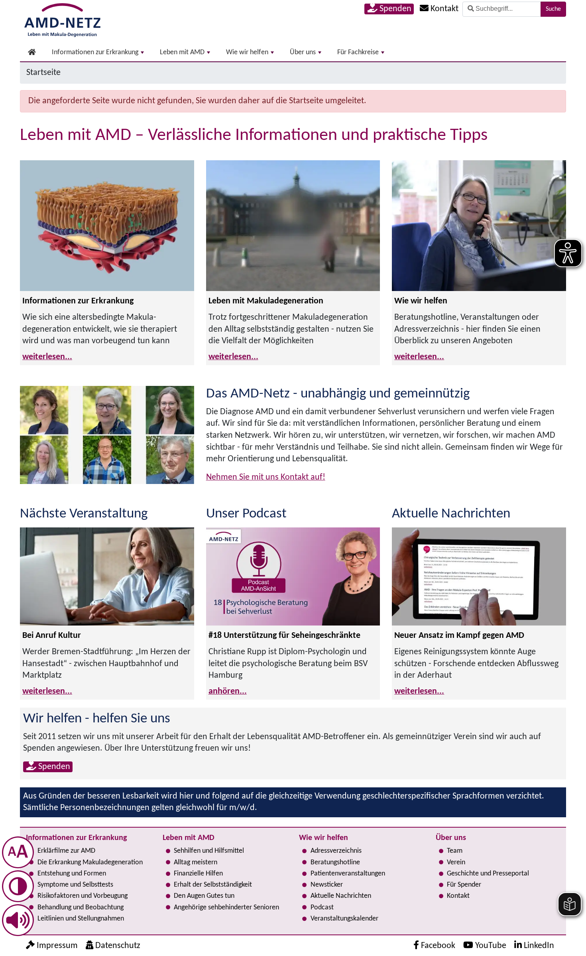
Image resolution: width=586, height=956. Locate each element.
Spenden (394, 9)
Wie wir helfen (247, 52)
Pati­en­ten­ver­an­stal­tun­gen (348, 873)
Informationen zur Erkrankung (95, 52)
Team (454, 851)
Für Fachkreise (358, 52)
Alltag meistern (195, 862)
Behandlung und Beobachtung (80, 907)
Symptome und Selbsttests (75, 884)
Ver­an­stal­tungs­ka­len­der (344, 918)
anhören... (227, 691)
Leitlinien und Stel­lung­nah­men (80, 918)
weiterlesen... (47, 357)
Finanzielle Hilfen (198, 873)
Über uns (303, 52)
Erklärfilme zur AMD (66, 851)
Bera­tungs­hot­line (335, 862)
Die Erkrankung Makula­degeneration (90, 862)
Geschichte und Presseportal (488, 873)
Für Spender (464, 884)
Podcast (322, 907)
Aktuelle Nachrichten (341, 896)
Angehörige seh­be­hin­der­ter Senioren (226, 907)
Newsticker (327, 884)
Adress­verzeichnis (336, 851)
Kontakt (458, 896)
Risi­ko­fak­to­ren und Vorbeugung (82, 896)
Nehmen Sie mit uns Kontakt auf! (265, 477)
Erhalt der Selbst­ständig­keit (213, 884)
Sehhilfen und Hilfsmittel (209, 851)
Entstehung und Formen (71, 873)
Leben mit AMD (182, 52)
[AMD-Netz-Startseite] (62, 18)
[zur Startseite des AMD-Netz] (32, 52)
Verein (456, 862)
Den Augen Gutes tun (204, 896)
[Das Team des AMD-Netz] (107, 435)
